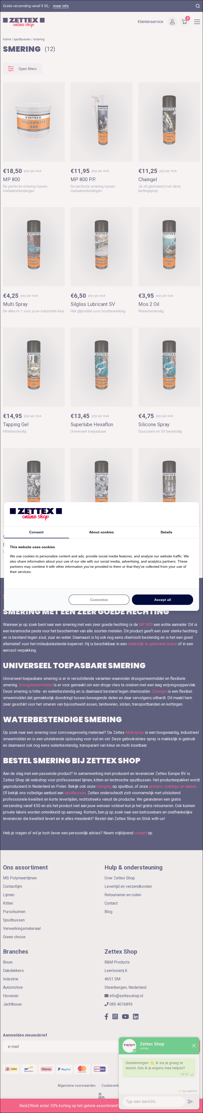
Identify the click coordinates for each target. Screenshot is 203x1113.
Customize (99, 600)
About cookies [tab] (101, 532)
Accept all (162, 600)
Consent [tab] (36, 532)
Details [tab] (166, 532)
